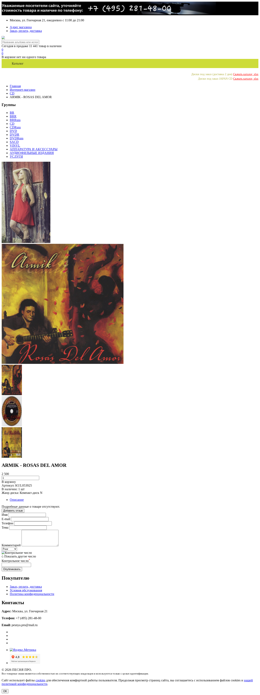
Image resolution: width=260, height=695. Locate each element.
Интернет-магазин (22, 89)
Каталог (18, 63)
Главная (15, 86)
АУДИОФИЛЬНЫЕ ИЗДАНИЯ (32, 153)
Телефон (7, 523)
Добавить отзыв (13, 510)
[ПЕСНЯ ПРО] (3, 38)
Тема (5, 527)
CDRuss (15, 127)
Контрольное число (16, 561)
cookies (40, 680)
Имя (5, 514)
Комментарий (11, 545)
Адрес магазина (21, 27)
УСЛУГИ (16, 156)
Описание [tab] (17, 499)
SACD (14, 142)
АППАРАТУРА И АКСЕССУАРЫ (33, 149)
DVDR (14, 134)
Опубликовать (12, 569)
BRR (13, 116)
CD (12, 93)
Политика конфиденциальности (32, 594)
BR (12, 112)
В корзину (9, 482)
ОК (5, 691)
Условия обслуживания (26, 590)
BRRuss (15, 120)
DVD (13, 131)
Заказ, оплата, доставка (26, 31)
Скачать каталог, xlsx (245, 74)
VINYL (15, 145)
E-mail (6, 519)
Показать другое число (20, 556)
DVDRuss (16, 138)
